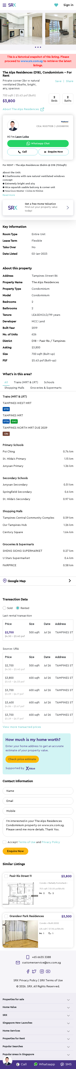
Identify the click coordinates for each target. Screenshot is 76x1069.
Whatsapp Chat (40, 143)
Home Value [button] (9, 1007)
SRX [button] (5, 1015)
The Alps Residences (45, 282)
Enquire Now (15, 851)
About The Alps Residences (21, 109)
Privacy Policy (51, 842)
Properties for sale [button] (13, 999)
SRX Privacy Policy (25, 980)
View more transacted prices (22, 727)
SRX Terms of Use (51, 980)
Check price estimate (22, 759)
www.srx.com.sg (32, 61)
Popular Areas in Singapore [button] (18, 1054)
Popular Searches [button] (13, 1046)
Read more (9, 195)
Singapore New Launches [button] (17, 1023)
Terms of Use (27, 842)
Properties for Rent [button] (14, 1038)
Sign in (68, 5)
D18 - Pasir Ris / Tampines (48, 341)
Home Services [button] (11, 1031)
